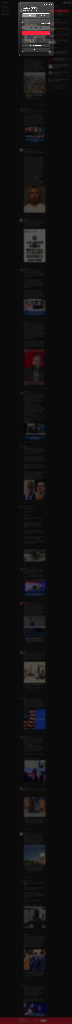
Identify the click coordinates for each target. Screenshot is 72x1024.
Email (30, 15)
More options (37, 49)
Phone (43, 15)
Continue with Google (37, 41)
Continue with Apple (37, 45)
